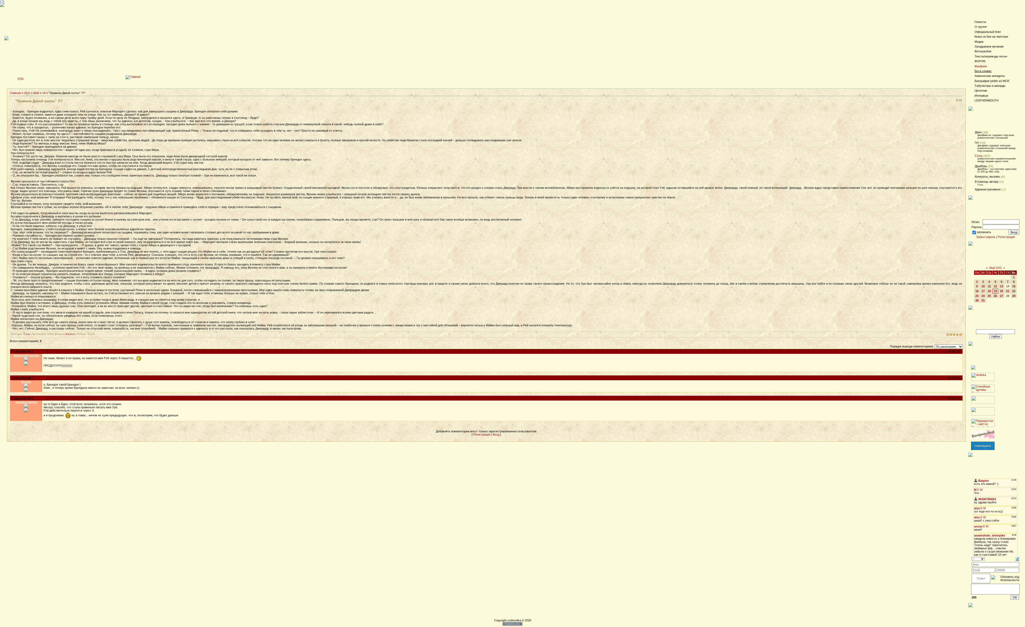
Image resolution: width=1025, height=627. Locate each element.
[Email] (26, 363)
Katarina (70, 334)
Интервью (981, 95)
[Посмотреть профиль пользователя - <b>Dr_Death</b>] (26, 386)
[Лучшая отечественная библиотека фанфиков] (983, 437)
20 (1001, 291)
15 (1013, 286)
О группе (981, 26)
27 (1001, 295)
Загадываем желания (989, 46)
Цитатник (981, 90)
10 (983, 286)
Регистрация (481, 434)
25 (989, 295)
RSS (20, 78)
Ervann (26, 381)
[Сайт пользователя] (26, 389)
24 (983, 295)
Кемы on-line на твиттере (991, 36)
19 (43, 93)
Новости (980, 21)
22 (1013, 291)
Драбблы (981, 166)
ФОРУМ (980, 61)
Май (36, 93)
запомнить (984, 232)
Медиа (979, 41)
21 (1007, 291)
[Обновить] (1017, 558)
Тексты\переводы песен (991, 56)
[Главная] (133, 76)
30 (977, 300)
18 (989, 291)
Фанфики (981, 66)
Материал (39, 351)
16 (977, 291)
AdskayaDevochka (26, 355)
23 (977, 295)
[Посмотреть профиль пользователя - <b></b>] (26, 360)
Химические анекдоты (990, 75)
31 (983, 300)
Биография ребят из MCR (992, 81)
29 (1013, 295)
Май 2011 (995, 267)
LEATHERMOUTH (987, 100)
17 (983, 291)
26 (995, 295)
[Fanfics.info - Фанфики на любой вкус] (983, 448)
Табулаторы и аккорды (990, 85)
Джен (978, 132)
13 (1001, 286)
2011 (27, 93)
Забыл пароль (985, 236)
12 (995, 286)
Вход (496, 434)
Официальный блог (988, 31)
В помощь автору (987, 181)
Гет (977, 142)
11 (989, 286)
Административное (988, 189)
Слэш (26, 334)
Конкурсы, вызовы (987, 176)
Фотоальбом (983, 51)
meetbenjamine (26, 402)
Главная (15, 93)
